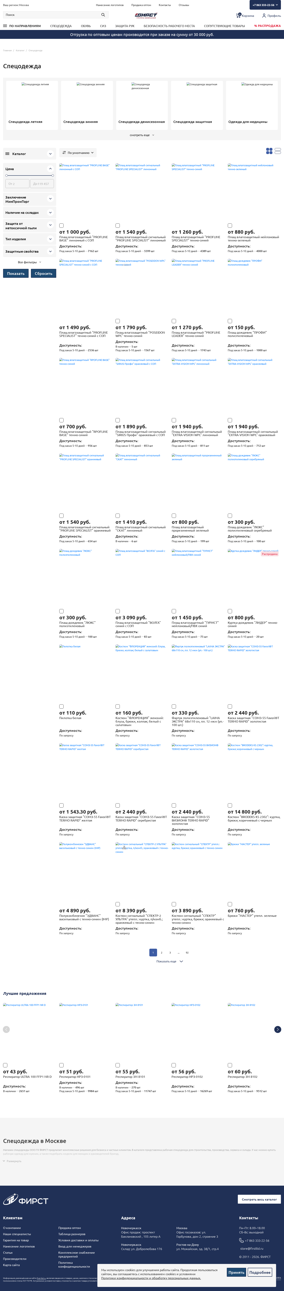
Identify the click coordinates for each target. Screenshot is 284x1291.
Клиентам (12, 1217)
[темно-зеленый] (258, 805)
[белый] (258, 706)
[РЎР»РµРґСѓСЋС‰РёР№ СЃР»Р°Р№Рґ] (277, 1029)
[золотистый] (82, 805)
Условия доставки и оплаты (78, 1240)
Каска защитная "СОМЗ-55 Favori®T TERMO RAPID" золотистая (253, 719)
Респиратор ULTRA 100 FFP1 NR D (27, 1076)
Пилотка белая (70, 718)
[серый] (244, 805)
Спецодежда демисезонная (141, 121)
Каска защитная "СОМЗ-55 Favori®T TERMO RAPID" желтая (85, 818)
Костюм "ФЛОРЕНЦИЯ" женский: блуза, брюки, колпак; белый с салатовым (140, 721)
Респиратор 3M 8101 (130, 1076)
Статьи (8, 1252)
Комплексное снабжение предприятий (76, 1254)
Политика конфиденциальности (74, 1264)
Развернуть (14, 1160)
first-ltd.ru (41, 1278)
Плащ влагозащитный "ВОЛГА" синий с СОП (138, 624)
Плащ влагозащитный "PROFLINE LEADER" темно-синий (196, 334)
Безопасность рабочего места (169, 26)
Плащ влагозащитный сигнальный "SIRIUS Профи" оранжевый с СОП (141, 433)
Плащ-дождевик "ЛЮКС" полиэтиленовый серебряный (250, 528)
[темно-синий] (124, 225)
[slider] (6, 175)
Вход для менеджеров (74, 1246)
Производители (14, 1258)
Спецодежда (61, 26)
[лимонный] (188, 225)
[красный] (244, 706)
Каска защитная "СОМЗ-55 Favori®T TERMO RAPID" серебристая (141, 818)
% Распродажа (267, 26)
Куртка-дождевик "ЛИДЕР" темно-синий (253, 624)
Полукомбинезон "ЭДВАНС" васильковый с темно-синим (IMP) (84, 917)
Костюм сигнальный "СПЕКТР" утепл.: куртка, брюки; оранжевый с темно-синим (198, 918)
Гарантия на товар (16, 1240)
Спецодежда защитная (192, 121)
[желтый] (251, 706)
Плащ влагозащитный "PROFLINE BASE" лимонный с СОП (83, 238)
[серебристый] (181, 805)
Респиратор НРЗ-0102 (187, 1076)
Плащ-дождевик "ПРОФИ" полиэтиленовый (247, 334)
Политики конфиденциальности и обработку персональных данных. (151, 1278)
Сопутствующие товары (224, 26)
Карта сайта (11, 1265)
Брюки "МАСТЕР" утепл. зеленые (252, 915)
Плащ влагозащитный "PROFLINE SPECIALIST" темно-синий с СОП (83, 334)
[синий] (124, 805)
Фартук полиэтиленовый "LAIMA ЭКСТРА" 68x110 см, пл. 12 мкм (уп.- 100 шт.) (198, 721)
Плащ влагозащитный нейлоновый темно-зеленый (253, 238)
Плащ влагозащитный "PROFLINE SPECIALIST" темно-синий (196, 238)
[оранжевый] (131, 225)
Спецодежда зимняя (80, 121)
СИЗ (103, 26)
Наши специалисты (17, 1234)
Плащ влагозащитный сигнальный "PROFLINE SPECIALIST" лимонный (141, 238)
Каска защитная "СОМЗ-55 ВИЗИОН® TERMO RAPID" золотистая (191, 820)
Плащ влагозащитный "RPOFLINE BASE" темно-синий (83, 433)
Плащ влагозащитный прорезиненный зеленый (190, 528)
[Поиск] (56, 14)
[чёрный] (251, 805)
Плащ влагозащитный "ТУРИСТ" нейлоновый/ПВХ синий (195, 624)
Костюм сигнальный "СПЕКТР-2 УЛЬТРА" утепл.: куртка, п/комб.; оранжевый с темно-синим (139, 918)
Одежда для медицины (247, 121)
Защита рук (124, 26)
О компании (12, 1228)
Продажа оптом (69, 1228)
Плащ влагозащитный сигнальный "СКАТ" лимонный (141, 528)
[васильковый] (61, 904)
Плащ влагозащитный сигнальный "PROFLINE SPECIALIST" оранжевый (85, 528)
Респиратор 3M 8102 (243, 1076)
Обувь (86, 26)
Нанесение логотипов (19, 1246)
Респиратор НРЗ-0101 (75, 1076)
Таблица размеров (71, 1234)
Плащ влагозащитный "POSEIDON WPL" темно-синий (140, 334)
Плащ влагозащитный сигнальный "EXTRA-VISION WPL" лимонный (197, 433)
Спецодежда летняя (25, 121)
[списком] (278, 151)
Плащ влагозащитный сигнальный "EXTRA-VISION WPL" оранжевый (253, 433)
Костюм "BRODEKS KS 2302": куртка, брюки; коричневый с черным (254, 818)
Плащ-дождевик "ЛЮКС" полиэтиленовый (77, 624)
